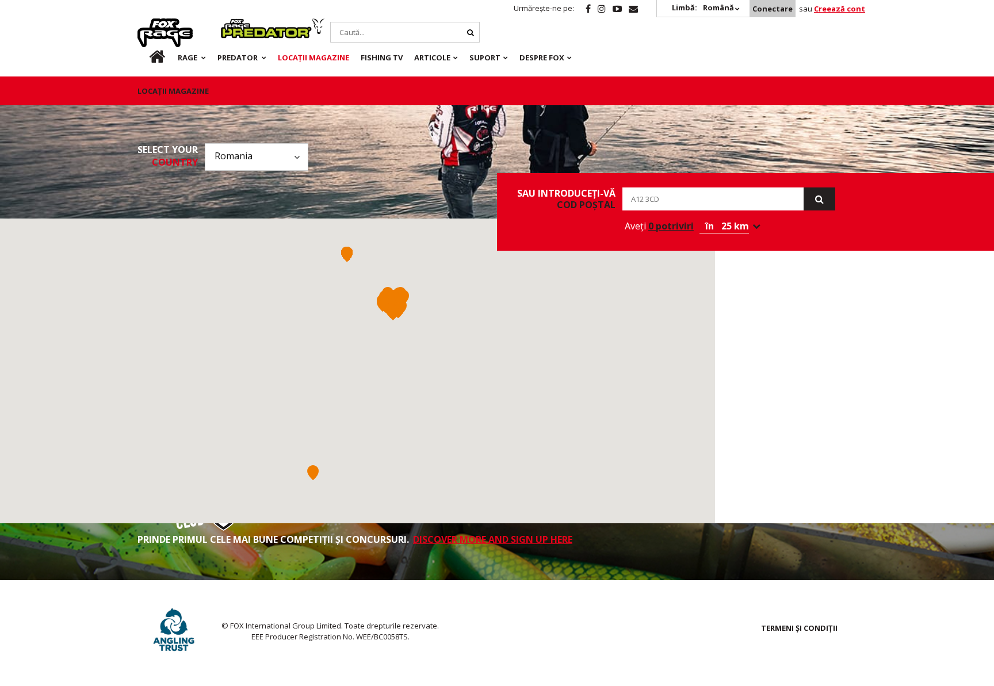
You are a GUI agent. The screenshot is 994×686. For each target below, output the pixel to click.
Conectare (772, 8)
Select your (167, 155)
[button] (403, 297)
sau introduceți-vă (566, 198)
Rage (148, 24)
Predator (240, 24)
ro (148, 57)
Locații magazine (313, 57)
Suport (484, 57)
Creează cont (839, 8)
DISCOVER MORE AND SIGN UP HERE (492, 539)
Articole (432, 57)
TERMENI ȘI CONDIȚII (799, 628)
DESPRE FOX (541, 57)
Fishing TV (382, 57)
